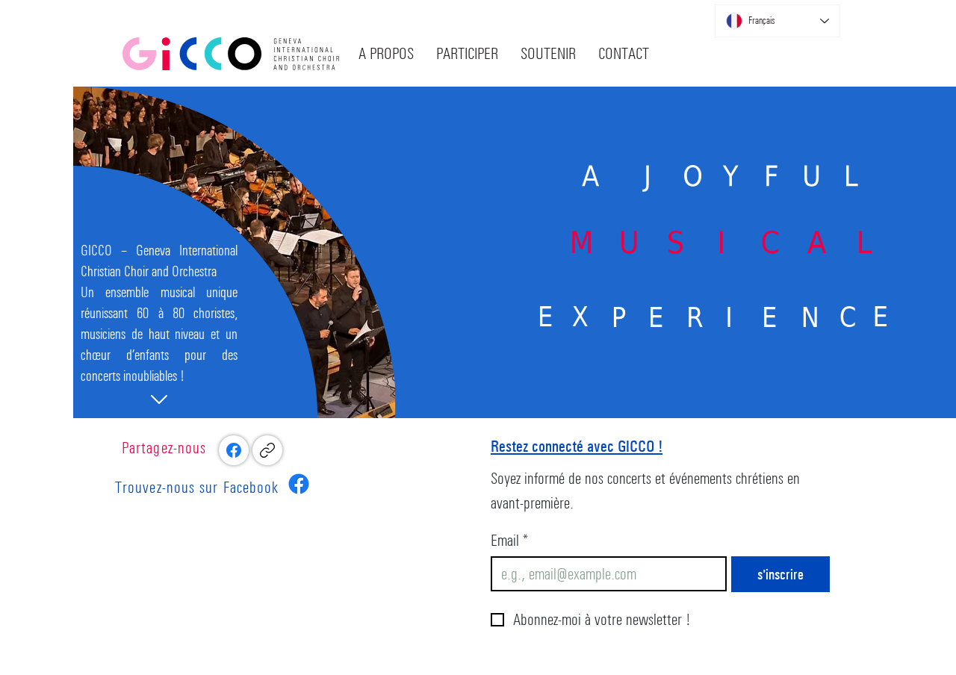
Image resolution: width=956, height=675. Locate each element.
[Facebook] (234, 450)
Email (510, 540)
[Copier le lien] (267, 450)
